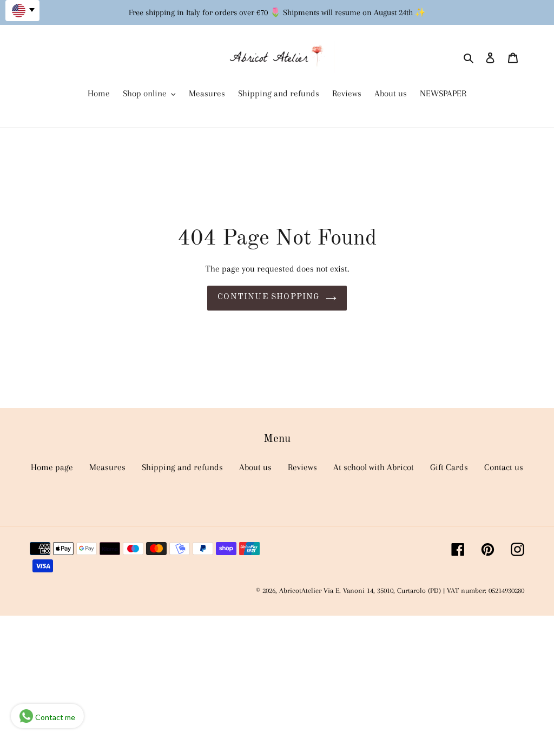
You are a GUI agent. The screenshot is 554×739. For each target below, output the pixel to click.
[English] (22, 10)
